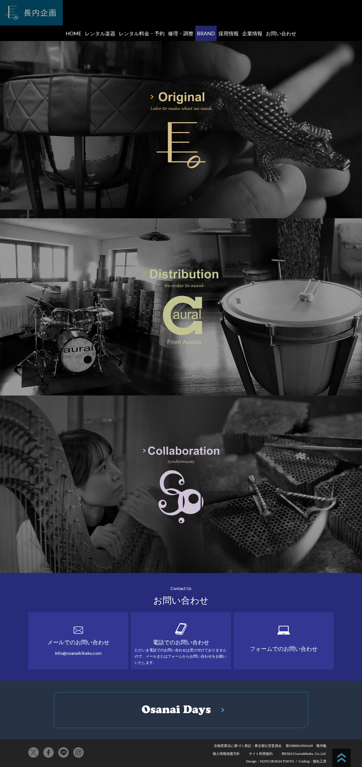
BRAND (206, 33)
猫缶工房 (319, 761)
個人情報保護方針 (226, 753)
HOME (73, 33)
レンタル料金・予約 (142, 33)
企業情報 (252, 33)
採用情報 (228, 33)
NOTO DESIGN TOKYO (277, 761)
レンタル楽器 (100, 33)
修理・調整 (180, 33)
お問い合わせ (281, 33)
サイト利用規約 (261, 753)
